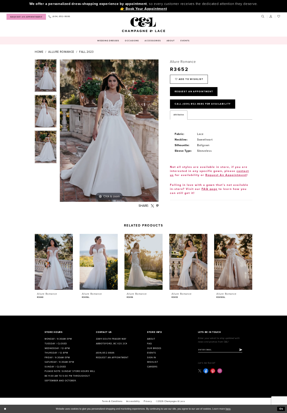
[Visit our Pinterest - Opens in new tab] (212, 370)
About (151, 339)
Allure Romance (61, 52)
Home (39, 52)
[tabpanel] (46, 77)
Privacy (148, 401)
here (228, 408)
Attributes (179, 115)
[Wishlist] (279, 16)
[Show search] (263, 16)
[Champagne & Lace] (143, 24)
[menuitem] (26, 17)
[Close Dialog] (5, 409)
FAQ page (210, 189)
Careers (152, 366)
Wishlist (152, 362)
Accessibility (133, 401)
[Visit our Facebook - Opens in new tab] (205, 370)
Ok (281, 408)
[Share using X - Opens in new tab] (152, 206)
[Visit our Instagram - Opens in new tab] (219, 370)
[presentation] (54, 262)
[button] (271, 16)
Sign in (151, 357)
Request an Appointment (112, 357)
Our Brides (154, 348)
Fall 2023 (86, 52)
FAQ (149, 343)
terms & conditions (112, 401)
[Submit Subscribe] (241, 350)
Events (151, 352)
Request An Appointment (194, 91)
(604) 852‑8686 (105, 352)
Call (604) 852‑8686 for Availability (203, 104)
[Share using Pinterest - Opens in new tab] (157, 206)
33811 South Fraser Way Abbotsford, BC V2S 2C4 (111, 341)
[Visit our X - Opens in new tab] (199, 371)
